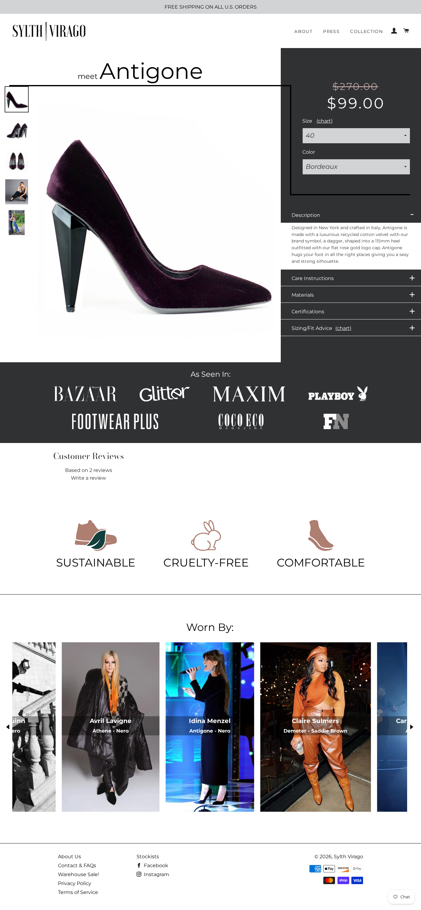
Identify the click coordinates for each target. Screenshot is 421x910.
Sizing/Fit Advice (353, 328)
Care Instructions (353, 278)
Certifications (353, 311)
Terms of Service (78, 892)
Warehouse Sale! (78, 874)
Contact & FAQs (77, 865)
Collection (366, 31)
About (303, 31)
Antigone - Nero (209, 731)
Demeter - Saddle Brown (315, 731)
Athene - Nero (110, 731)
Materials (353, 294)
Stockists (148, 856)
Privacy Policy (74, 883)
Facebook (155, 865)
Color (308, 152)
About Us (69, 856)
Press (331, 31)
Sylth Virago (348, 856)
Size (317, 121)
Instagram (156, 874)
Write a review (88, 478)
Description (353, 214)
